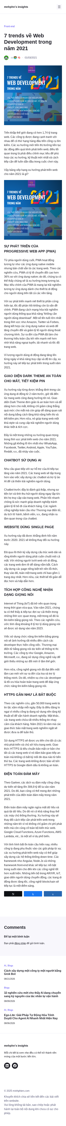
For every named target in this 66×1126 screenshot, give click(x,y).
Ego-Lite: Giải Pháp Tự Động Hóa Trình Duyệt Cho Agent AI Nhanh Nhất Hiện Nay (31, 1016)
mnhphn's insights (16, 6)
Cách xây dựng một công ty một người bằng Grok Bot (32, 972)
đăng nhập (20, 943)
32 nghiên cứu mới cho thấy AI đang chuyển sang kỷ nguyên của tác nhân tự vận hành (32, 994)
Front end (9, 26)
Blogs (10, 965)
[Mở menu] (59, 7)
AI (5, 965)
